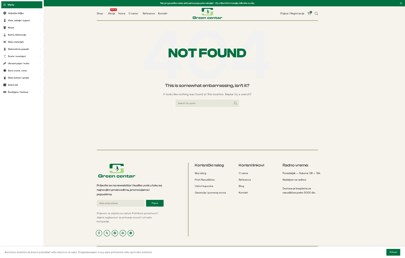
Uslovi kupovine (204, 186)
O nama (243, 173)
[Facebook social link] (99, 233)
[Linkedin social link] (123, 233)
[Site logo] (207, 13)
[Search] (235, 103)
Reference (245, 179)
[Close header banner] (401, 3)
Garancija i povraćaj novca (210, 192)
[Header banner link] (207, 3)
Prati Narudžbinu (205, 179)
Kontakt (243, 192)
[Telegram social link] (131, 233)
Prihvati (393, 252)
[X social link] (107, 233)
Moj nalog (200, 173)
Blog (241, 186)
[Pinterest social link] (115, 233)
